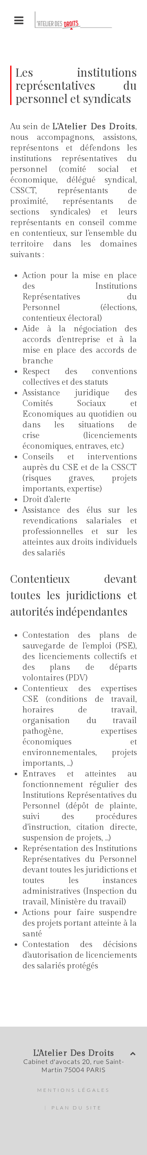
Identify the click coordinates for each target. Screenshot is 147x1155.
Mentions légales (73, 1090)
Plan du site (76, 1108)
